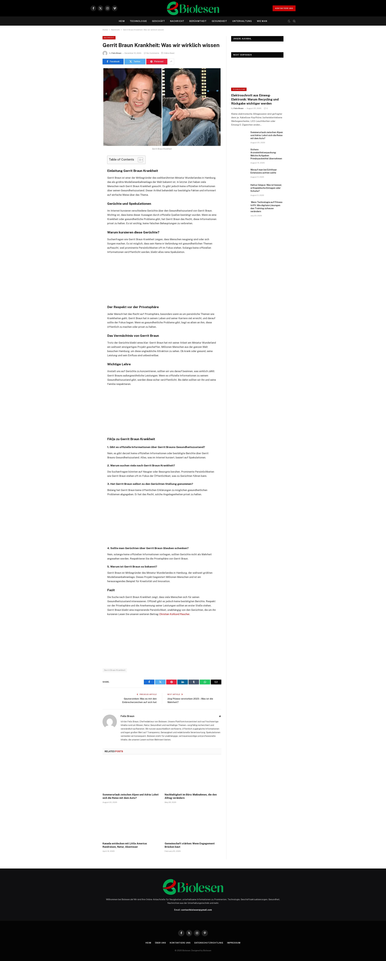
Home (105, 30)
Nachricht (177, 21)
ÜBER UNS (160, 943)
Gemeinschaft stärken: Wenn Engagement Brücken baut (190, 845)
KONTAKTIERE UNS (284, 8)
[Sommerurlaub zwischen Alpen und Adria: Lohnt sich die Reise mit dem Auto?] (131, 775)
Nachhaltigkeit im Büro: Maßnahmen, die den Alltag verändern (191, 796)
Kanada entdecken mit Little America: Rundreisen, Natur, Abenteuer (125, 845)
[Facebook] (92, 166)
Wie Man (262, 21)
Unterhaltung (242, 21)
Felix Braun (116, 53)
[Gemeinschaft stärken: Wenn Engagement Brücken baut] (193, 824)
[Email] (92, 196)
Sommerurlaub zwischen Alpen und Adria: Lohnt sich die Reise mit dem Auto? (131, 796)
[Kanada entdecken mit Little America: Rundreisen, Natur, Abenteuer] (131, 824)
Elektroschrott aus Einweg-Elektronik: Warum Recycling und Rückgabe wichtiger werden (255, 99)
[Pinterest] (92, 189)
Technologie (138, 21)
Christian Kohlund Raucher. (174, 614)
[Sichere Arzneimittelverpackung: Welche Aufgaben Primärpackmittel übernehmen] (239, 153)
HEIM (122, 21)
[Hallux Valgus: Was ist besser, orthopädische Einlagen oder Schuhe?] (239, 189)
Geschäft (158, 21)
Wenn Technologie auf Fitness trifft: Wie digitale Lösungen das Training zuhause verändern (266, 206)
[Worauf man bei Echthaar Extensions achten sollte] (239, 173)
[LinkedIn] (92, 181)
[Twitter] (92, 173)
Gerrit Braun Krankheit (114, 670)
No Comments (153, 53)
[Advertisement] (162, 279)
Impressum (233, 943)
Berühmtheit (198, 21)
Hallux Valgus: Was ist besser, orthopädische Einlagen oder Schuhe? (266, 188)
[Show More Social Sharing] (171, 61)
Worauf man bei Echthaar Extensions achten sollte (263, 171)
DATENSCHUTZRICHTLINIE (208, 943)
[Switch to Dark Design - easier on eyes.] (289, 21)
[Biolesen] (193, 8)
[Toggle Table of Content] (139, 159)
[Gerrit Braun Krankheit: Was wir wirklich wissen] (162, 107)
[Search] (294, 21)
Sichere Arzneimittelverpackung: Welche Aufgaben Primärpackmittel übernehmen (266, 154)
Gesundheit (219, 21)
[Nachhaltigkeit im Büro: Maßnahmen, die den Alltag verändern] (193, 775)
